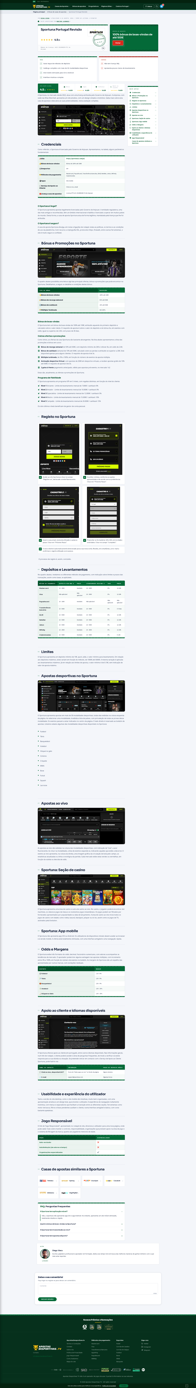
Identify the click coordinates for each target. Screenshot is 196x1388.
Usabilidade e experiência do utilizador (142, 134)
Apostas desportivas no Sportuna (140, 111)
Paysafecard (95, 1356)
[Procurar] (157, 6)
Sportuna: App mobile (139, 122)
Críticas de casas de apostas (56, 12)
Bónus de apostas (79, 6)
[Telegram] (161, 6)
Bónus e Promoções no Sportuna (140, 97)
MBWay (94, 1359)
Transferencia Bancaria (99, 1350)
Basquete (119, 1362)
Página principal (39, 12)
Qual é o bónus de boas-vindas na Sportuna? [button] (58, 1224)
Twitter (146, 1344)
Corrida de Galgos (122, 1350)
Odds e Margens (138, 125)
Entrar (150, 6)
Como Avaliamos (72, 1359)
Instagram (147, 1347)
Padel (118, 1344)
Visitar (117, 43)
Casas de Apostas (61, 6)
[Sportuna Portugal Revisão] (96, 32)
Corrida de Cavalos (122, 1347)
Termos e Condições (74, 1344)
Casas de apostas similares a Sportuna (142, 142)
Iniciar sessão (47, 1299)
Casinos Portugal (122, 6)
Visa (92, 1347)
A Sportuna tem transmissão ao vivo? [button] (55, 1230)
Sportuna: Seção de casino (141, 118)
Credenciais (136, 92)
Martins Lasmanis (63, 21)
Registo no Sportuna (139, 101)
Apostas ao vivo (137, 115)
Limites (134, 107)
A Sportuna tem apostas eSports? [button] (54, 1236)
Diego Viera (45, 18)
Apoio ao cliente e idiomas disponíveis (141, 129)
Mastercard (95, 1344)
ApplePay (94, 1353)
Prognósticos (94, 6)
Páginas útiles (106, 6)
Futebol (119, 1353)
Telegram (147, 1350)
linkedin (45, 1261)
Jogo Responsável (138, 138)
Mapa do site (71, 1362)
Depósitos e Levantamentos (141, 104)
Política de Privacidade (74, 1353)
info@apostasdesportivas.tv (42, 1356)
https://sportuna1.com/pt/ (75, 159)
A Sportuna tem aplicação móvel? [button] (54, 1211)
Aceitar (123, 1386)
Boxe (118, 1356)
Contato (69, 1347)
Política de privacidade (109, 1386)
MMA (118, 1359)
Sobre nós (70, 1350)
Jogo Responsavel (73, 1356)
